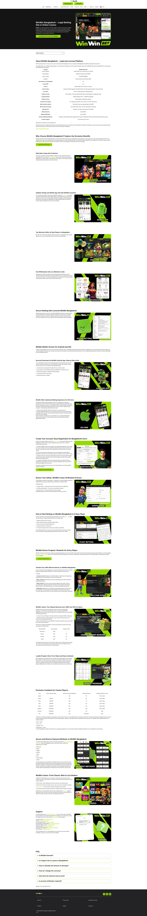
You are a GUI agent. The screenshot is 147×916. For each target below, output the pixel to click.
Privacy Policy (66, 900)
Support (96, 6)
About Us (92, 6)
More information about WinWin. (42, 128)
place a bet (67, 516)
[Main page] (73, 1)
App (43, 6)
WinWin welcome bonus (42, 554)
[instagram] (107, 894)
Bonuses (56, 6)
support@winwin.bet (48, 819)
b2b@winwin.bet (51, 824)
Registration (48, 6)
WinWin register (56, 441)
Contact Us (90, 905)
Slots (81, 6)
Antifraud (39, 905)
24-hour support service (51, 814)
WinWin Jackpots (40, 786)
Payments (77, 6)
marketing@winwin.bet (54, 823)
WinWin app (65, 195)
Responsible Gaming (92, 900)
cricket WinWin (52, 157)
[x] (104, 894)
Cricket (71, 6)
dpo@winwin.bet (46, 829)
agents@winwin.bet (48, 826)
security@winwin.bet (44, 820)
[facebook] (110, 894)
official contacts (55, 817)
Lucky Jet (65, 790)
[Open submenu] (51, 6)
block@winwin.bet (50, 822)
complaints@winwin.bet (53, 827)
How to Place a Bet (65, 6)
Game (85, 6)
